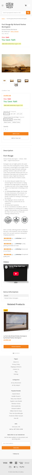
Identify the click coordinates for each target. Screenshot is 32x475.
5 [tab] (18, 353)
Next (29, 329)
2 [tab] (14, 353)
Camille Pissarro (16, 396)
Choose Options (16, 346)
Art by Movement (16, 383)
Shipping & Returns (16, 367)
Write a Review (14, 31)
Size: (10, 111)
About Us (16, 362)
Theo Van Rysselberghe (16, 413)
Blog (16, 371)
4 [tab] (17, 353)
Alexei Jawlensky (16, 406)
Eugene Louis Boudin (16, 401)
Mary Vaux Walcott (16, 398)
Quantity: (6, 126)
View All (16, 418)
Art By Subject (16, 385)
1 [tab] (13, 353)
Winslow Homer (16, 403)
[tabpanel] (16, 329)
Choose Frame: (14, 117)
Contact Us (16, 369)
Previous (2, 329)
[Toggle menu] (2, 5)
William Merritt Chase (16, 411)
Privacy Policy (16, 364)
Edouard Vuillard (16, 408)
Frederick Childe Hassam (16, 416)
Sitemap (16, 374)
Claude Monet (16, 394)
